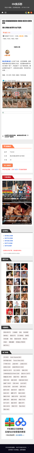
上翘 (15, 363)
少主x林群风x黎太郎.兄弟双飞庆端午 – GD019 (18, 221)
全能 (17, 36)
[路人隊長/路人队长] (24, 311)
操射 (14, 380)
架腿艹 (7, 383)
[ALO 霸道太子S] (9, 296)
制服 (10, 194)
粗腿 (21, 390)
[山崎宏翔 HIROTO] (9, 266)
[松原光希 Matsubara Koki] (9, 281)
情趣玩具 (8, 376)
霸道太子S (13, 335)
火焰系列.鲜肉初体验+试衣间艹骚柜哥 (10, 136)
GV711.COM (8, 243)
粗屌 (14, 390)
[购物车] (29, 12)
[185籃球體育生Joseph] (24, 304)
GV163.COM (9, 236)
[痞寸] (24, 289)
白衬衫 (7, 386)
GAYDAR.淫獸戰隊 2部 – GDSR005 (15, 199)
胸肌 (26, 36)
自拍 (9, 38)
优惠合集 (6, 194)
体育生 (7, 367)
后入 (17, 370)
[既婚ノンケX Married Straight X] (17, 289)
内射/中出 (8, 370)
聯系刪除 (23, 449)
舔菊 (14, 399)
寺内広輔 (6, 338)
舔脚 (6, 399)
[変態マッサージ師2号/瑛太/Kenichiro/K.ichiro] (9, 289)
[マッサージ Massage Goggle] (17, 311)
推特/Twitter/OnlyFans (11, 20)
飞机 (22, 196)
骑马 (7, 406)
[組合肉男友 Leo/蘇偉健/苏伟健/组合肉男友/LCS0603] (24, 274)
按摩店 (27, 335)
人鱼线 (23, 363)
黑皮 (22, 406)
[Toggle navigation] (5, 12)
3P (6, 357)
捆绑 (23, 376)
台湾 (3, 20)
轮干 (6, 403)
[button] (31, 12)
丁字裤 (7, 363)
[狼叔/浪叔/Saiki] (9, 274)
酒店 (13, 38)
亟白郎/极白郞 (6, 61)
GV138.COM (9, 241)
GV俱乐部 (17, 4)
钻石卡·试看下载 (17, 196)
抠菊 (16, 376)
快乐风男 (26, 332)
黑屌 (14, 406)
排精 (6, 380)
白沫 (23, 383)
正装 (16, 383)
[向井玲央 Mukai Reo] (9, 319)
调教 (11, 196)
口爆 (13, 194)
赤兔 (20, 332)
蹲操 (22, 399)
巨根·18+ (25, 373)
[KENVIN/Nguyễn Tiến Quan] (17, 266)
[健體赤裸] (17, 304)
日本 (24, 216)
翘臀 (14, 393)
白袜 (15, 386)
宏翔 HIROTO (7, 332)
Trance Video (18, 360)
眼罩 (6, 390)
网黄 (3, 23)
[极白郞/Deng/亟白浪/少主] (7, 52)
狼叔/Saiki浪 (17, 338)
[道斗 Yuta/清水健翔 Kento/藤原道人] (24, 296)
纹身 (6, 393)
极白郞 (21, 36)
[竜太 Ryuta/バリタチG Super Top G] (24, 281)
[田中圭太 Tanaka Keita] (9, 304)
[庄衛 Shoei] (9, 311)
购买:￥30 (7, 32)
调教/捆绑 (11, 342)
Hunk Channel (15, 357)
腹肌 (5, 38)
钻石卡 (17, 169)
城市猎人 (6, 335)
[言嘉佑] (17, 281)
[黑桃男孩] (17, 274)
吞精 (24, 370)
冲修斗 (5, 342)
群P (8, 196)
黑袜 (11, 338)
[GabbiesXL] (17, 319)
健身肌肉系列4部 (21, 135)
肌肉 (21, 393)
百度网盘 (24, 20)
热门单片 (19, 20)
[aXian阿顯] (24, 319)
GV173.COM (9, 238)
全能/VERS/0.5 (18, 367)
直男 (23, 386)
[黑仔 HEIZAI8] (17, 296)
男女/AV (25, 338)
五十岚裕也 (20, 335)
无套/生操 (23, 380)
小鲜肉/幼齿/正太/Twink (11, 373)
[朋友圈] (26, 12)
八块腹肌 (15, 332)
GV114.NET (8, 246)
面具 (17, 38)
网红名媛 (29, 20)
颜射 (21, 403)
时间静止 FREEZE (20, 342)
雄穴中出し (6, 345)
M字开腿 (7, 360)
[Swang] (24, 266)
